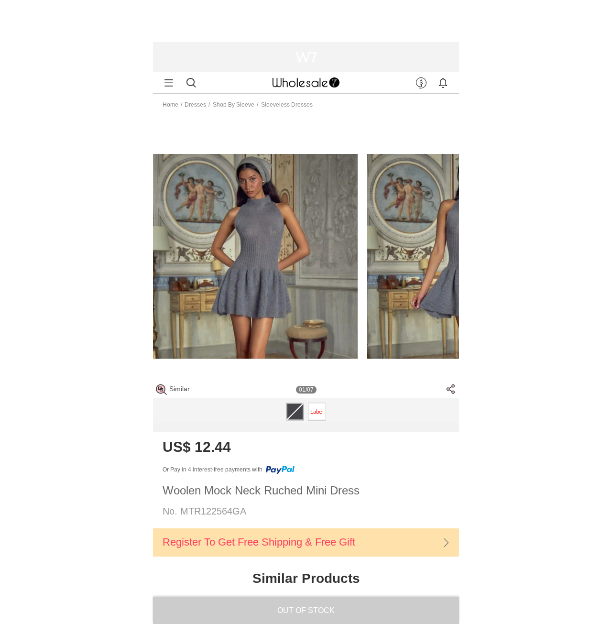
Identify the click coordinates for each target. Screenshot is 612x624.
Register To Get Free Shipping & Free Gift (259, 542)
